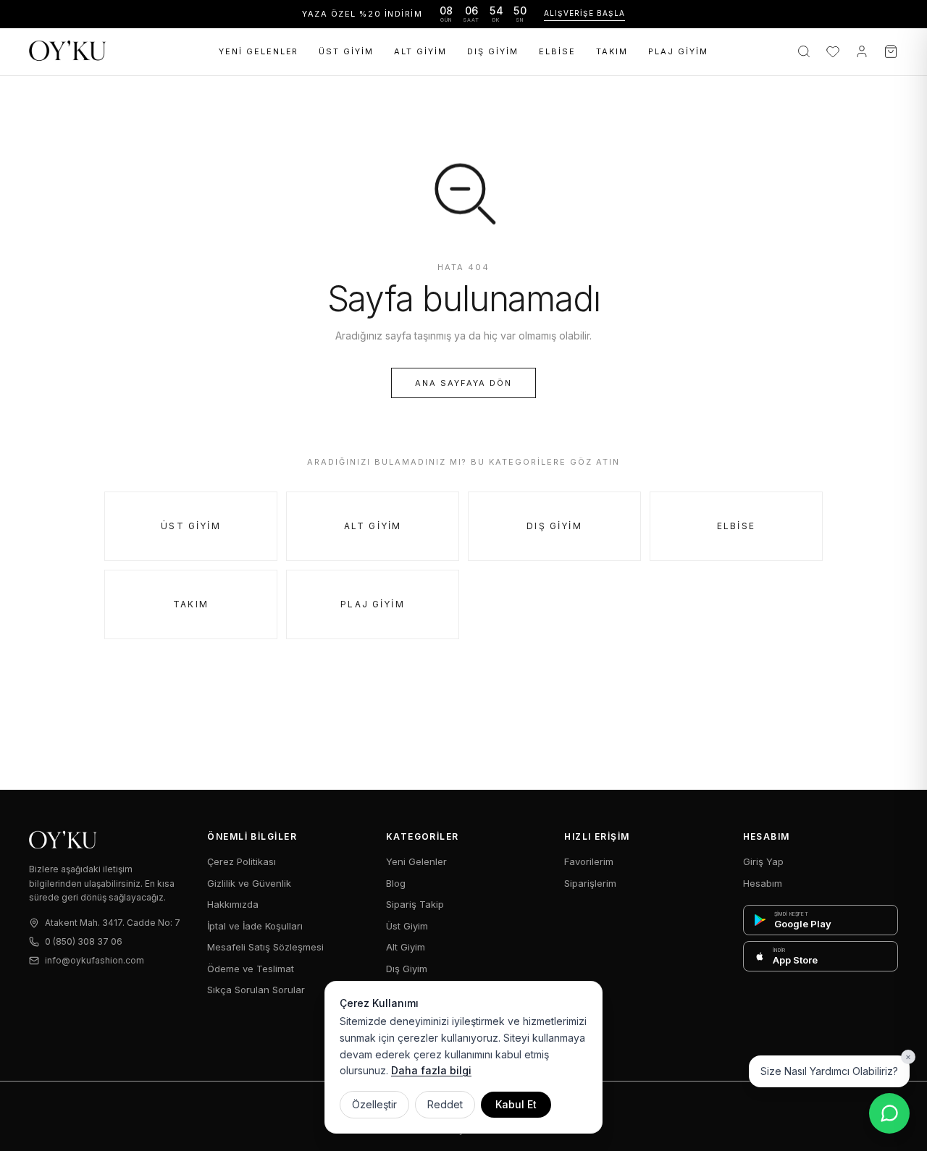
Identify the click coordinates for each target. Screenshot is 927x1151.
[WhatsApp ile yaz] (889, 1113)
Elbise (557, 51)
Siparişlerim (590, 883)
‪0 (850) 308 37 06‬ (83, 941)
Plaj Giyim (678, 51)
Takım (612, 51)
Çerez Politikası (241, 861)
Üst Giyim (346, 51)
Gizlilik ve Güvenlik (249, 883)
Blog (396, 883)
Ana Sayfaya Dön (463, 383)
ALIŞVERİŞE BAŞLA (584, 13)
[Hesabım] (862, 51)
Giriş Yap (763, 861)
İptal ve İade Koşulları (255, 926)
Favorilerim (588, 861)
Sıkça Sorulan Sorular (256, 989)
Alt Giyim (420, 51)
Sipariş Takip (415, 904)
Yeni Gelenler (259, 51)
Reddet (445, 1104)
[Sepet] (891, 51)
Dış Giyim (493, 51)
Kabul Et (516, 1104)
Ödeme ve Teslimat (250, 968)
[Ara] (804, 51)
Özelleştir (374, 1104)
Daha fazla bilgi (431, 1070)
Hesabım (762, 883)
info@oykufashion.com (94, 960)
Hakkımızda (233, 904)
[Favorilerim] (833, 51)
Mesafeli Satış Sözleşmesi (265, 947)
